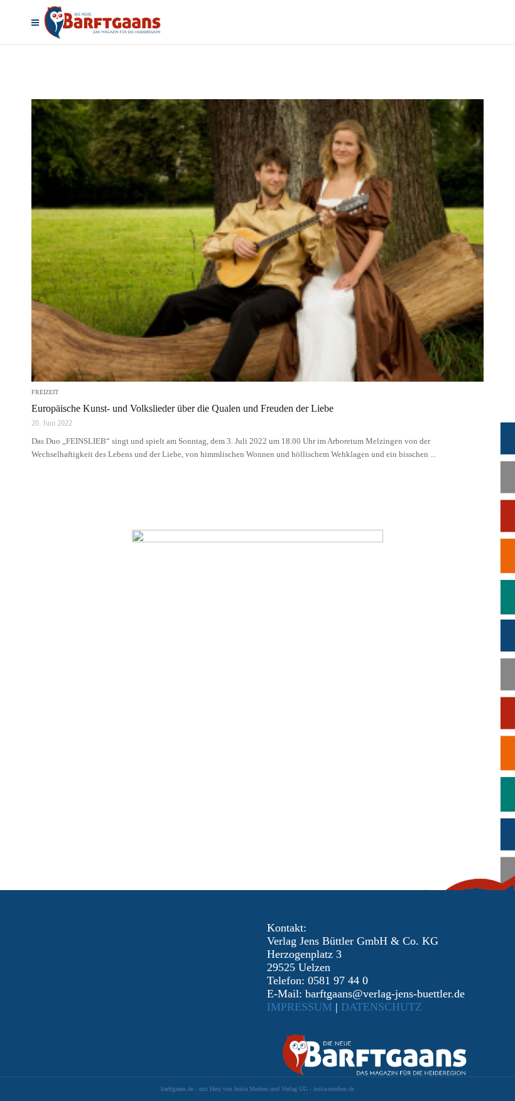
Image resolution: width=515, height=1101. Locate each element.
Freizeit (44, 392)
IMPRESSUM (299, 1007)
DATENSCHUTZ (381, 1007)
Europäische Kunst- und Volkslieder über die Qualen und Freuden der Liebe (182, 408)
